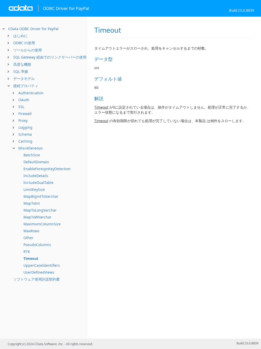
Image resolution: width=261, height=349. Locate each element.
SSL (21, 106)
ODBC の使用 (24, 42)
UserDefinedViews (38, 272)
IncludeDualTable (38, 182)
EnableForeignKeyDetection (47, 168)
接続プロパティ (25, 85)
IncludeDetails (35, 175)
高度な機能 (22, 64)
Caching (25, 141)
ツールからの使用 (27, 50)
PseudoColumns (37, 244)
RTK (26, 251)
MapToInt (31, 203)
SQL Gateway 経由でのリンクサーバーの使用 (49, 57)
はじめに (20, 35)
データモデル (24, 78)
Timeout (30, 258)
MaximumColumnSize (42, 224)
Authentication (31, 92)
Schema (25, 134)
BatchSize (31, 155)
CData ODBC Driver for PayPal (33, 28)
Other (28, 237)
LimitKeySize (34, 189)
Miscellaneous (30, 148)
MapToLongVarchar (40, 210)
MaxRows (31, 230)
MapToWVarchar (37, 217)
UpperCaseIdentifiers (41, 265)
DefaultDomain (36, 161)
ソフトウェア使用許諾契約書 (36, 279)
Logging (25, 127)
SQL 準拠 (20, 71)
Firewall (25, 113)
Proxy (23, 120)
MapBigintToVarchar (40, 196)
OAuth (23, 99)
